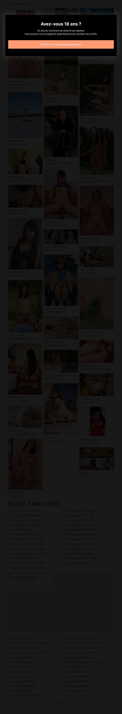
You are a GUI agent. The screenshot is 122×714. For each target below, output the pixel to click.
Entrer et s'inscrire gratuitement (61, 44)
